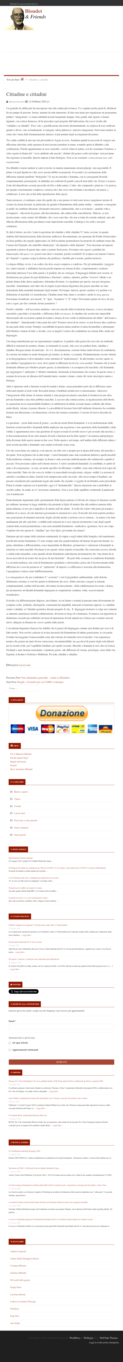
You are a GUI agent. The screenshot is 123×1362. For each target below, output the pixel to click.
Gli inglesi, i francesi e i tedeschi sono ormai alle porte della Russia (34, 959)
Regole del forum (18, 761)
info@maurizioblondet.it (25, 3)
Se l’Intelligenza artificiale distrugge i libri (24, 1151)
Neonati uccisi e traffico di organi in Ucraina (25, 888)
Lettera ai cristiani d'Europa (23, 1301)
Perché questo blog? (19, 757)
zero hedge (15, 1323)
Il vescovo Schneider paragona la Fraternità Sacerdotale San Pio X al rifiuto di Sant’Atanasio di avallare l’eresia (51, 1219)
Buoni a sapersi (21, 791)
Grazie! (13, 765)
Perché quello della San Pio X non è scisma (25, 942)
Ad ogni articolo (20, 1042)
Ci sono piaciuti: (21, 916)
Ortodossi (14, 1308)
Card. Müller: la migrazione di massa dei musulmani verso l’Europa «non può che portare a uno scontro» (48, 1098)
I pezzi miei (25, 665)
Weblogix (88, 1337)
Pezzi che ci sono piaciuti (25, 820)
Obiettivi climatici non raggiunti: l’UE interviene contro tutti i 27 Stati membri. (38, 925)
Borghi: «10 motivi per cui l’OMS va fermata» (40, 682)
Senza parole (20, 834)
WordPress (75, 1337)
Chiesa (17, 798)
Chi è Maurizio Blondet (21, 753)
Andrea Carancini (18, 1251)
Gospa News (15, 1287)
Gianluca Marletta (18, 1272)
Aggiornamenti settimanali (25, 1050)
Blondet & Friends (35, 14)
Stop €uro (14, 1315)
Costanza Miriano (18, 1265)
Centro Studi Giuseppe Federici (24, 1258)
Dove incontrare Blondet (21, 769)
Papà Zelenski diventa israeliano (21, 858)
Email (12, 1021)
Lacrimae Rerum (17, 1294)
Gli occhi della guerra (20, 1279)
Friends (17, 806)
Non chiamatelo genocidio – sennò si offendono (45, 677)
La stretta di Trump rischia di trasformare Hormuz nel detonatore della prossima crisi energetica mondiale (48, 1202)
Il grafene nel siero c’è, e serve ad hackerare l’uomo (28, 897)
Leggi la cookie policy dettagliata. (104, 1342)
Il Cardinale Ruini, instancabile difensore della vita (28, 1115)
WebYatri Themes (109, 1337)
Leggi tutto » (27, 935)
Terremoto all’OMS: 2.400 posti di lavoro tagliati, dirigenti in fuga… (35, 1168)
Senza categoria (21, 827)
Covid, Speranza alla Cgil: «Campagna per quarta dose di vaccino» (34, 877)
